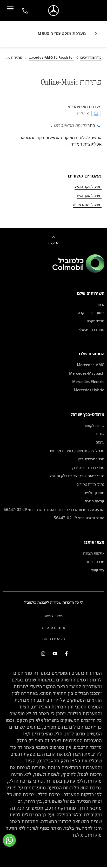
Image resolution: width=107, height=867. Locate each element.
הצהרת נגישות (53, 638)
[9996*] (24, 10)
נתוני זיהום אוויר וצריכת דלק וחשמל (77, 476)
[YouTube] (55, 653)
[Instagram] (43, 653)
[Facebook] (66, 653)
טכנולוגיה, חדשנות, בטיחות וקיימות (77, 450)
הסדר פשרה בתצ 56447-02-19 (79, 518)
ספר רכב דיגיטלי (91, 329)
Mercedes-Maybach (86, 373)
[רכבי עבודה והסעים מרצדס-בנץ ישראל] (53, 10)
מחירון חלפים (94, 492)
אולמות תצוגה (93, 553)
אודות (100, 433)
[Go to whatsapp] (9, 840)
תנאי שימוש (53, 616)
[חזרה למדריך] (94, 34)
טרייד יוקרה (95, 321)
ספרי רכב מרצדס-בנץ (87, 467)
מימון (100, 304)
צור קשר (97, 570)
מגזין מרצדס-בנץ (91, 459)
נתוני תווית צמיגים (90, 484)
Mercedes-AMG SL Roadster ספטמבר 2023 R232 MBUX (51, 57)
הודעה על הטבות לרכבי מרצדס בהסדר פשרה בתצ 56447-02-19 (54, 509)
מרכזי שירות (94, 561)
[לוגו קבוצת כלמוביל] (78, 271)
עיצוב (100, 442)
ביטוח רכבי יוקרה (91, 312)
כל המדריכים (91, 57)
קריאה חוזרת (94, 501)
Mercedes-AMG (90, 364)
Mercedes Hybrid (89, 390)
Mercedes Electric (88, 381)
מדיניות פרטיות (53, 627)
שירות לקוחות (93, 425)
